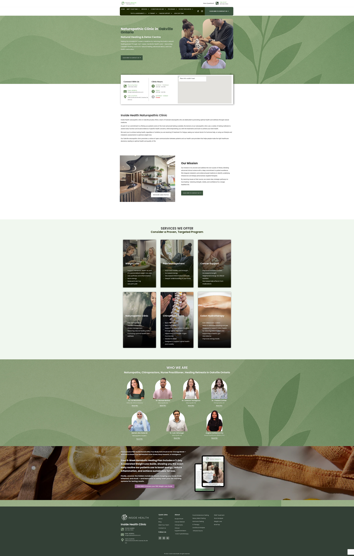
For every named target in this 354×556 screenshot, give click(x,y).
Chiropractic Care (173, 315)
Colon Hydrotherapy (212, 315)
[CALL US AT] (217, 3)
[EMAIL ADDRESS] (125, 91)
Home (123, 9)
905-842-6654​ (224, 4)
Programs (171, 9)
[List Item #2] (202, 11)
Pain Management (174, 263)
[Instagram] (163, 538)
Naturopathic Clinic (136, 315)
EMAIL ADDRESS (132, 90)
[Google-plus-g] (167, 538)
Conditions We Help (157, 9)
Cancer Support (164, 13)
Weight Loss (132, 263)
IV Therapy (151, 13)
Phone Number (132, 85)
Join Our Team (179, 13)
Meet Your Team (132, 9)
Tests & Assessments (137, 13)
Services (144, 9)
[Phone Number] (125, 86)
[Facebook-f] (160, 538)
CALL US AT (223, 2)
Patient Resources (185, 9)
